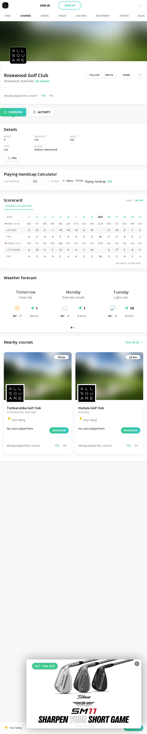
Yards (129, 200)
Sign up (70, 5)
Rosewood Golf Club (19, 206)
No (51, 95)
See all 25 (132, 342)
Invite (109, 75)
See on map (42, 81)
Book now (59, 430)
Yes (43, 95)
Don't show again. (85, 725)
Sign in (45, 5)
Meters (139, 200)
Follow (94, 75)
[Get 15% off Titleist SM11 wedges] (83, 693)
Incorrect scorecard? (128, 263)
